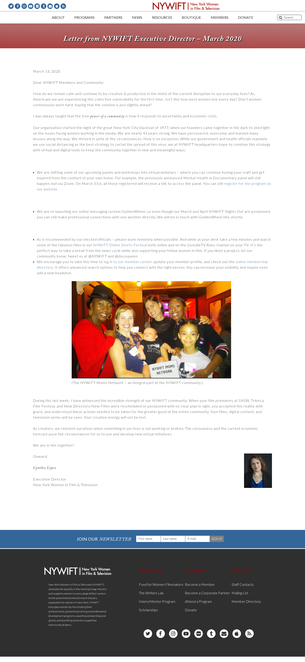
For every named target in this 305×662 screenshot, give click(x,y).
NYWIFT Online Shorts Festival (120, 245)
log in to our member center (128, 261)
